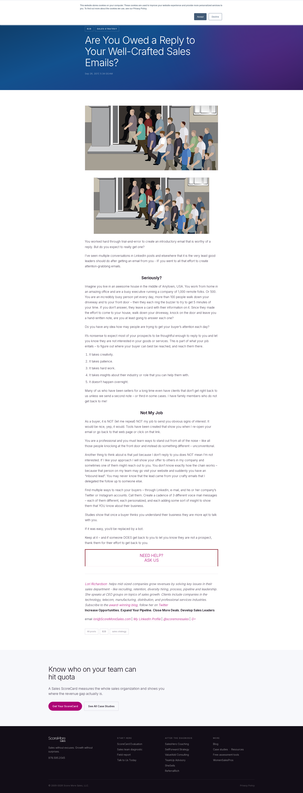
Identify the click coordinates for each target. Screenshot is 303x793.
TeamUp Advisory (175, 760)
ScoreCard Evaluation (129, 743)
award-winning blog (123, 605)
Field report (124, 754)
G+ (193, 619)
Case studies (220, 749)
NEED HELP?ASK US (151, 558)
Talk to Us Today (126, 760)
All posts (91, 631)
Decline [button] (215, 16)
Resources (237, 749)
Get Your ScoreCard (65, 706)
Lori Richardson (96, 584)
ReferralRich (172, 770)
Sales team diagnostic (129, 749)
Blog (215, 743)
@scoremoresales (176, 619)
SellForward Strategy (177, 749)
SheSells (170, 765)
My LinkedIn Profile (147, 619)
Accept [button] (200, 16)
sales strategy (107, 29)
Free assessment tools (226, 754)
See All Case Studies (101, 706)
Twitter (163, 605)
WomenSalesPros (223, 760)
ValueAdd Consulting (177, 754)
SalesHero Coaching (177, 743)
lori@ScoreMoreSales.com (112, 619)
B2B (89, 29)
